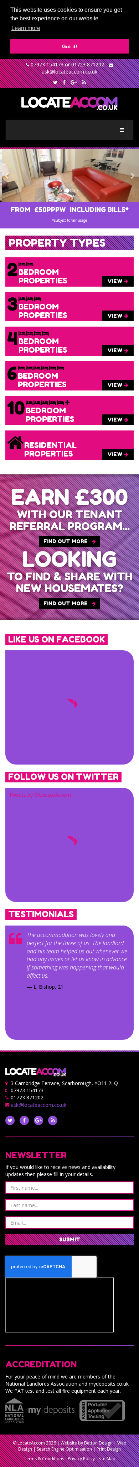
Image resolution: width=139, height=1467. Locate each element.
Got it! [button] (69, 46)
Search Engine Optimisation (64, 1449)
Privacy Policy (81, 1459)
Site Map (106, 1459)
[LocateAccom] (69, 103)
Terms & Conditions (44, 1459)
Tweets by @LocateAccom (40, 794)
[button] (7, 175)
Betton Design (98, 1443)
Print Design (109, 1449)
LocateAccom (31, 1443)
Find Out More (66, 541)
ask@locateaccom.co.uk (69, 71)
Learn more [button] (25, 28)
